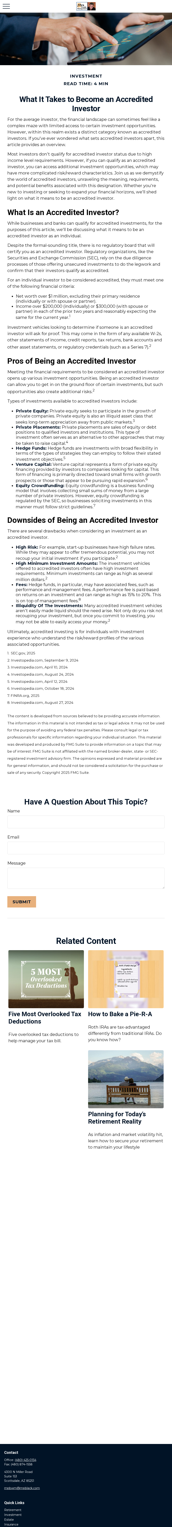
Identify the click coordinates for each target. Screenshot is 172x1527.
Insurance (11, 1524)
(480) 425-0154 (25, 1460)
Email (13, 837)
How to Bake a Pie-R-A (120, 1014)
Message (16, 863)
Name (13, 811)
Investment (13, 1515)
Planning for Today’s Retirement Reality (117, 1117)
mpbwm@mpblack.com (22, 1488)
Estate (9, 1520)
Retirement (12, 1510)
